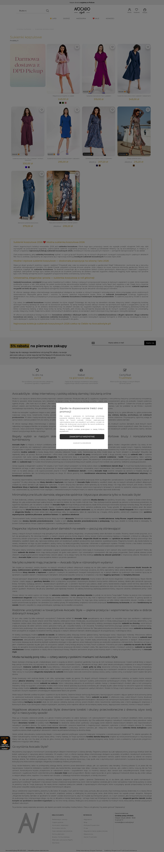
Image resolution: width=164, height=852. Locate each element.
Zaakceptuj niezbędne (82, 443)
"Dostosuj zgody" (78, 426)
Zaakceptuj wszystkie (82, 436)
